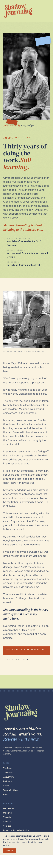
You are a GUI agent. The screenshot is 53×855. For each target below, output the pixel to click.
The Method (8, 772)
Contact (6, 794)
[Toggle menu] (47, 10)
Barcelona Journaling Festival (16, 830)
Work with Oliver (10, 790)
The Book (7, 768)
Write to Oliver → (18, 659)
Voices (6, 785)
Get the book (9, 808)
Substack (7, 821)
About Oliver (8, 777)
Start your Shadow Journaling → (26, 650)
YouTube (7, 826)
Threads (7, 817)
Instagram (7, 813)
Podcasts (7, 781)
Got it (9, 850)
